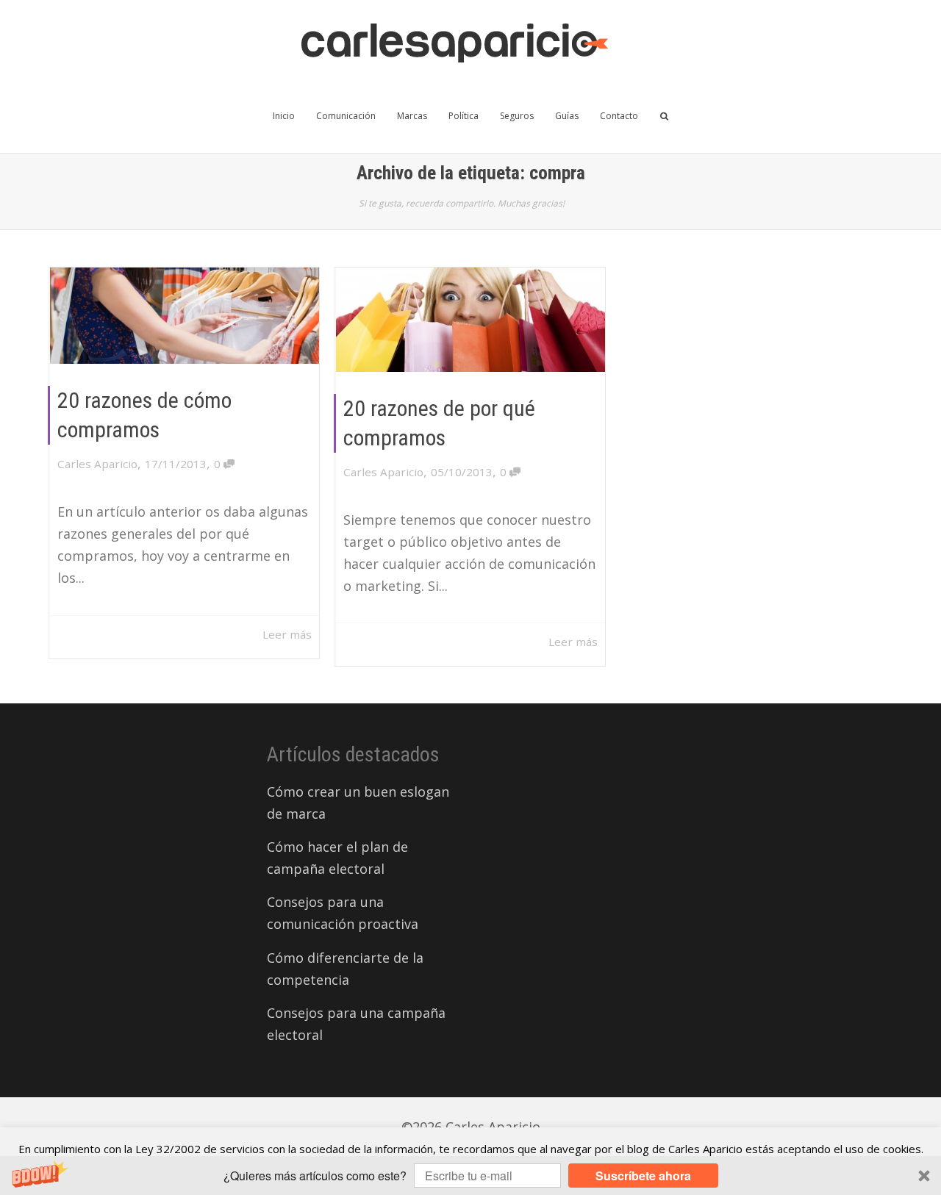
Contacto (619, 116)
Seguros (517, 116)
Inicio (284, 116)
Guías (567, 116)
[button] (470, 1175)
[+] (184, 316)
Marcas (412, 116)
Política (463, 116)
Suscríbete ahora (643, 1175)
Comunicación (346, 116)
